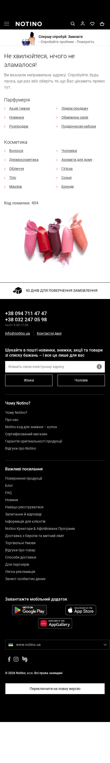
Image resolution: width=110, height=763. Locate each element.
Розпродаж (18, 126)
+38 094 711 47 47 (26, 313)
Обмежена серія (74, 117)
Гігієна (67, 169)
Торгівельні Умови (20, 543)
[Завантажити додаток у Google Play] (29, 610)
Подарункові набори (78, 126)
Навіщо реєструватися (24, 507)
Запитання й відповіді (23, 514)
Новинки (16, 117)
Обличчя (16, 169)
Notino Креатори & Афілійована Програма (40, 529)
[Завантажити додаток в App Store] (81, 610)
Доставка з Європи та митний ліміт (34, 536)
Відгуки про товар (20, 550)
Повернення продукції (23, 478)
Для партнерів (17, 564)
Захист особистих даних (25, 579)
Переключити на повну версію (55, 689)
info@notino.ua (17, 333)
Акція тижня (19, 108)
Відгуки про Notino (20, 448)
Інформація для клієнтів (25, 521)
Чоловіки (69, 151)
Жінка (29, 380)
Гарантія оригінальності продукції (33, 441)
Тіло (12, 178)
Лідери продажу (74, 108)
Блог (9, 485)
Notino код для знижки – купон (31, 427)
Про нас (11, 420)
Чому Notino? (16, 412)
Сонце (66, 178)
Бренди (67, 186)
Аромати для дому (76, 160)
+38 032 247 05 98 (26, 319)
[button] (6, 24)
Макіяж (15, 186)
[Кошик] (102, 23)
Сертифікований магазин (26, 434)
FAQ (8, 493)
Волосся (16, 151)
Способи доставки (20, 557)
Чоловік (81, 380)
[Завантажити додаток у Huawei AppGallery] (55, 623)
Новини (11, 500)
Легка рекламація (20, 572)
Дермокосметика (24, 160)
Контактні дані (49, 333)
